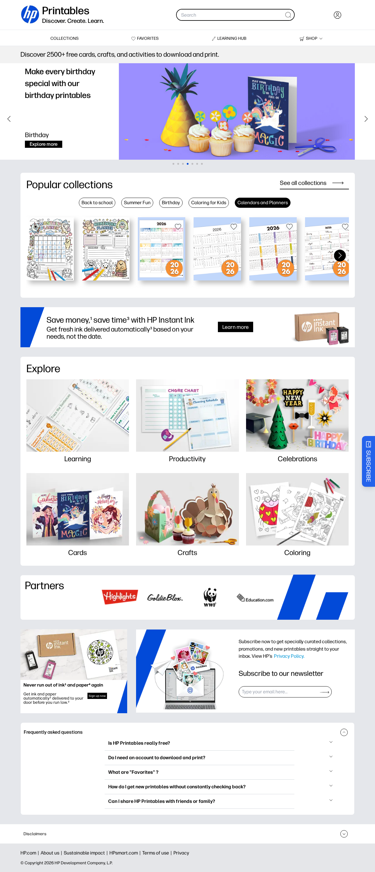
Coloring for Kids (208, 202)
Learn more (235, 327)
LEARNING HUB (231, 38)
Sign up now (97, 696)
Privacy (181, 853)
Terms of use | (157, 853)
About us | (52, 853)
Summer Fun (137, 202)
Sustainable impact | (86, 853)
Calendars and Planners (262, 202)
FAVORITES (148, 38)
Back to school (97, 202)
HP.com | (30, 853)
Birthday (171, 202)
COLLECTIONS (64, 38)
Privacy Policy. (289, 656)
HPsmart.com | (125, 853)
